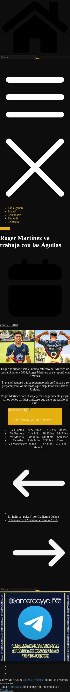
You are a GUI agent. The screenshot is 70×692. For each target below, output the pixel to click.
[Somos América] (35, 53)
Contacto (13, 222)
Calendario (14, 215)
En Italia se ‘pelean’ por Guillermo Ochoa (33, 516)
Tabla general (16, 208)
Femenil (13, 218)
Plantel (12, 211)
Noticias (5, 228)
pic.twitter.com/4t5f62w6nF (25, 413)
